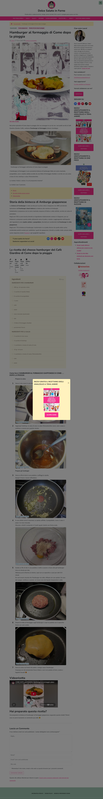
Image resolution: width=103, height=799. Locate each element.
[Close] (68, 383)
